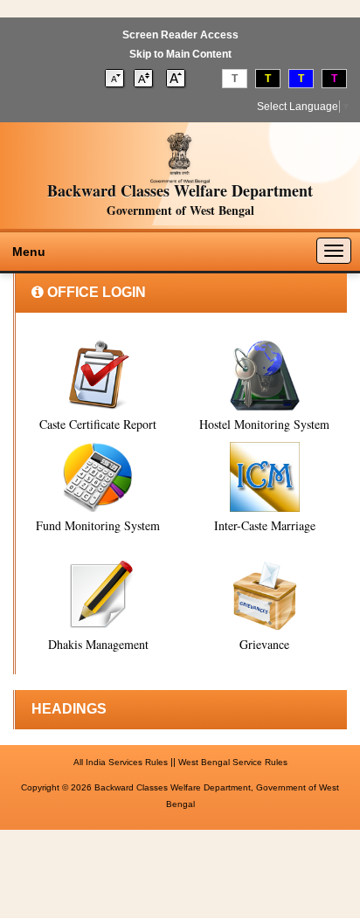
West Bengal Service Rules (232, 762)
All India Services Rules (120, 762)
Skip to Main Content (180, 54)
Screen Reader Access (180, 35)
